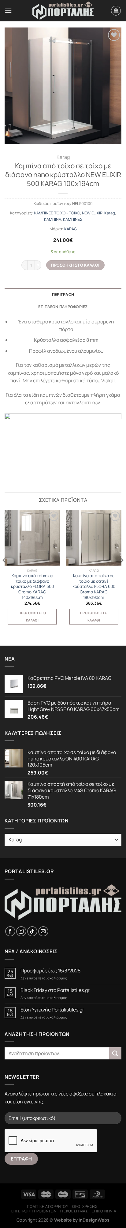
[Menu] (8, 10)
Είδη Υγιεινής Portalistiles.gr (52, 1010)
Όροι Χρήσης (85, 1206)
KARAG (70, 228)
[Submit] (115, 1053)
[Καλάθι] (116, 11)
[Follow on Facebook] (10, 931)
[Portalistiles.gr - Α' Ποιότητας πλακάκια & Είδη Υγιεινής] (63, 11)
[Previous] (4, 572)
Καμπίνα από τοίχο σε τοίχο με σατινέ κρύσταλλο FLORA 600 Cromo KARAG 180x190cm (93, 586)
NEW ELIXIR (92, 213)
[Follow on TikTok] (32, 931)
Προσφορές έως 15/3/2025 (50, 971)
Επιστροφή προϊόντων (34, 1211)
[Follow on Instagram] (21, 931)
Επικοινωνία (104, 1211)
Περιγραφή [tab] (63, 294)
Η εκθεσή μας (74, 1211)
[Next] (122, 572)
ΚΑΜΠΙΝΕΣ (72, 219)
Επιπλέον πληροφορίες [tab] (62, 306)
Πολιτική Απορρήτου (47, 1206)
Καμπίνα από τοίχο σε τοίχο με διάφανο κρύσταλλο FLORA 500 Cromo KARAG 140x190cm (32, 586)
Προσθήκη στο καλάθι (75, 265)
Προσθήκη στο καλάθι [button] (32, 616)
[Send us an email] (43, 931)
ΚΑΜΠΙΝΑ (52, 219)
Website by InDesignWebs (81, 1220)
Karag (63, 157)
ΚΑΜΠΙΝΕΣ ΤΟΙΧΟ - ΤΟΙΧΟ (57, 213)
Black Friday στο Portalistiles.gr (55, 990)
